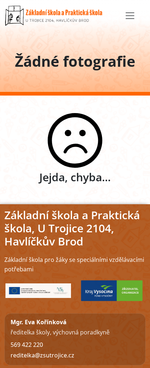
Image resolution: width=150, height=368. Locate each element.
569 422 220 (27, 345)
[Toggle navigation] (130, 16)
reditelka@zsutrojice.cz (42, 355)
